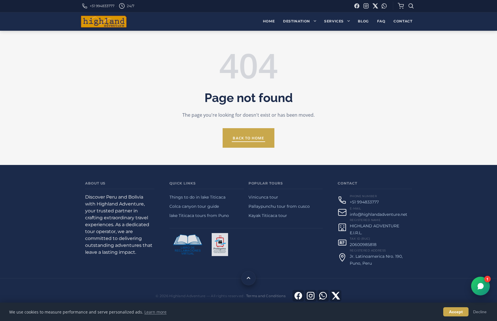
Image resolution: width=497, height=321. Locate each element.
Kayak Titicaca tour (267, 215)
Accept (456, 312)
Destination (296, 21)
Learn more (155, 312)
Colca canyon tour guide (194, 206)
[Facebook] (357, 6)
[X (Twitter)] (375, 6)
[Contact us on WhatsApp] (323, 295)
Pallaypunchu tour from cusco (279, 206)
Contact (402, 21)
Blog (363, 21)
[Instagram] (366, 6)
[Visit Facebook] (298, 295)
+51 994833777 (102, 6)
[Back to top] (248, 278)
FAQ (381, 21)
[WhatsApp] (384, 6)
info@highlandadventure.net (378, 214)
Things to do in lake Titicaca (197, 197)
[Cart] (401, 6)
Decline (480, 312)
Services (334, 21)
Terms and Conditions (266, 296)
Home (269, 21)
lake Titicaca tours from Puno (199, 215)
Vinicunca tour (263, 197)
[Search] (411, 6)
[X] (335, 295)
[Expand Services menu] (350, 21)
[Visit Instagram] (310, 295)
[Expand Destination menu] (316, 21)
